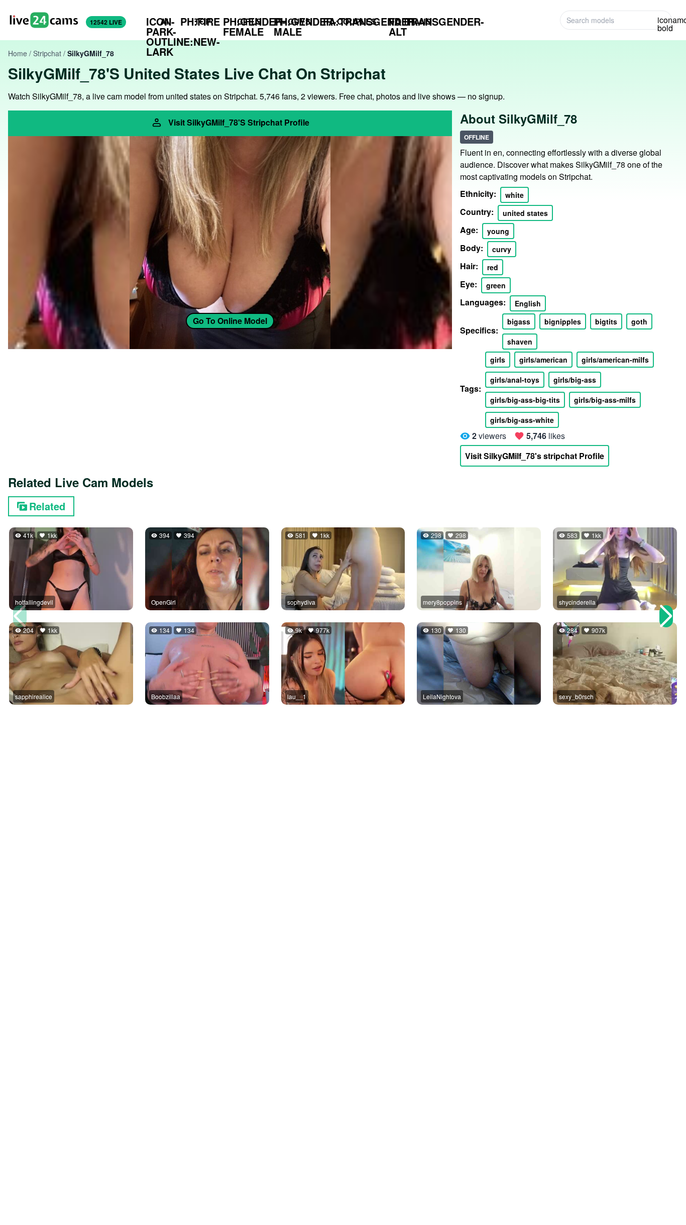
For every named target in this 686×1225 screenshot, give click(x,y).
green (496, 285)
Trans (410, 21)
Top (195, 21)
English (528, 303)
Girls (242, 21)
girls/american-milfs (615, 360)
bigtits (606, 321)
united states (525, 213)
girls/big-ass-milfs (605, 400)
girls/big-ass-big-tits (525, 400)
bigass (518, 321)
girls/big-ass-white (522, 420)
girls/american (543, 360)
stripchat (47, 53)
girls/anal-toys (514, 380)
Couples (350, 21)
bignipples (562, 321)
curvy (501, 249)
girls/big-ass (574, 380)
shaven (519, 342)
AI (157, 21)
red (492, 267)
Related (47, 506)
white (514, 195)
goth (639, 321)
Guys (292, 21)
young (498, 231)
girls (497, 360)
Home (17, 53)
